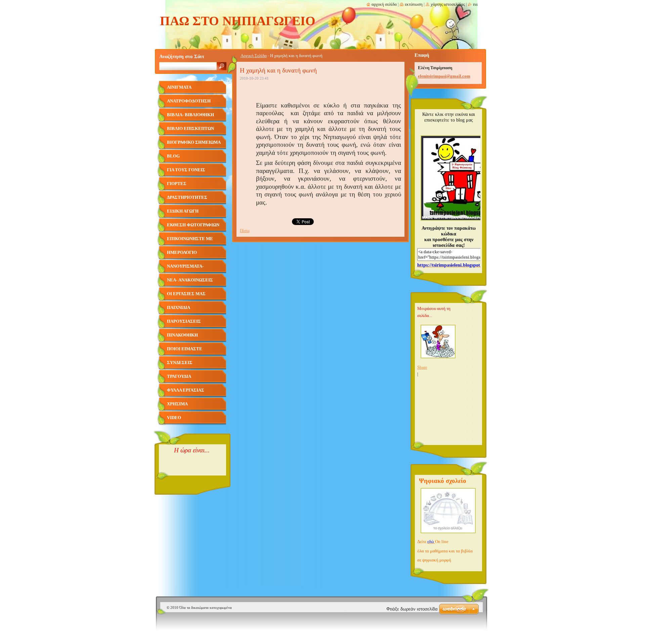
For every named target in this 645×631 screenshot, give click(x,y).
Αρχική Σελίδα (254, 55)
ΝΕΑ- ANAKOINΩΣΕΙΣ (190, 280)
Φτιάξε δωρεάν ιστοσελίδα (412, 609)
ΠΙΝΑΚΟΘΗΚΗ (182, 335)
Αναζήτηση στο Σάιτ (181, 56)
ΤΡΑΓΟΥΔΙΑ (179, 376)
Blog (173, 156)
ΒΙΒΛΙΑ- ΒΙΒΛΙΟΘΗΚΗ (190, 114)
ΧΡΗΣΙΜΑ (177, 404)
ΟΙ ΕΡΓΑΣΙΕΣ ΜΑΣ (186, 293)
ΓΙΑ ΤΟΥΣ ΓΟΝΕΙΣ (186, 170)
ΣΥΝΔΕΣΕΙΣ (179, 362)
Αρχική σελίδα (384, 4)
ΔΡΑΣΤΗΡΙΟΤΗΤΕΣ (187, 197)
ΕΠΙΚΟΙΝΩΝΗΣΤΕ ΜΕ (190, 238)
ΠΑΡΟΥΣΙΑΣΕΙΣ (184, 321)
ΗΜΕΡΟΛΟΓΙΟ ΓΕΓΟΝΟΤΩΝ (182, 255)
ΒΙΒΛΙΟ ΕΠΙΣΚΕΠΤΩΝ (190, 128)
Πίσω (245, 230)
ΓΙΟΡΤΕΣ (176, 183)
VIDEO (174, 417)
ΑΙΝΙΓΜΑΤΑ (179, 87)
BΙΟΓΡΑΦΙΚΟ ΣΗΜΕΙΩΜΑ (194, 142)
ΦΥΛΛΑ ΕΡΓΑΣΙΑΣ (185, 390)
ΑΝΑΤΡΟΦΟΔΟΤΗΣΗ (189, 101)
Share (422, 367)
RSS (475, 4)
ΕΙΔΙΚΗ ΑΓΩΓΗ (183, 211)
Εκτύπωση (414, 4)
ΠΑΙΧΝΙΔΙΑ (178, 307)
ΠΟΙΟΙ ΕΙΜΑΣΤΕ (184, 349)
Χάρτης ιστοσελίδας (448, 4)
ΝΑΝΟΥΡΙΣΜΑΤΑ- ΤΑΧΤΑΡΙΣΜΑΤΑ (185, 269)
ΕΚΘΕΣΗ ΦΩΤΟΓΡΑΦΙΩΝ (193, 225)
